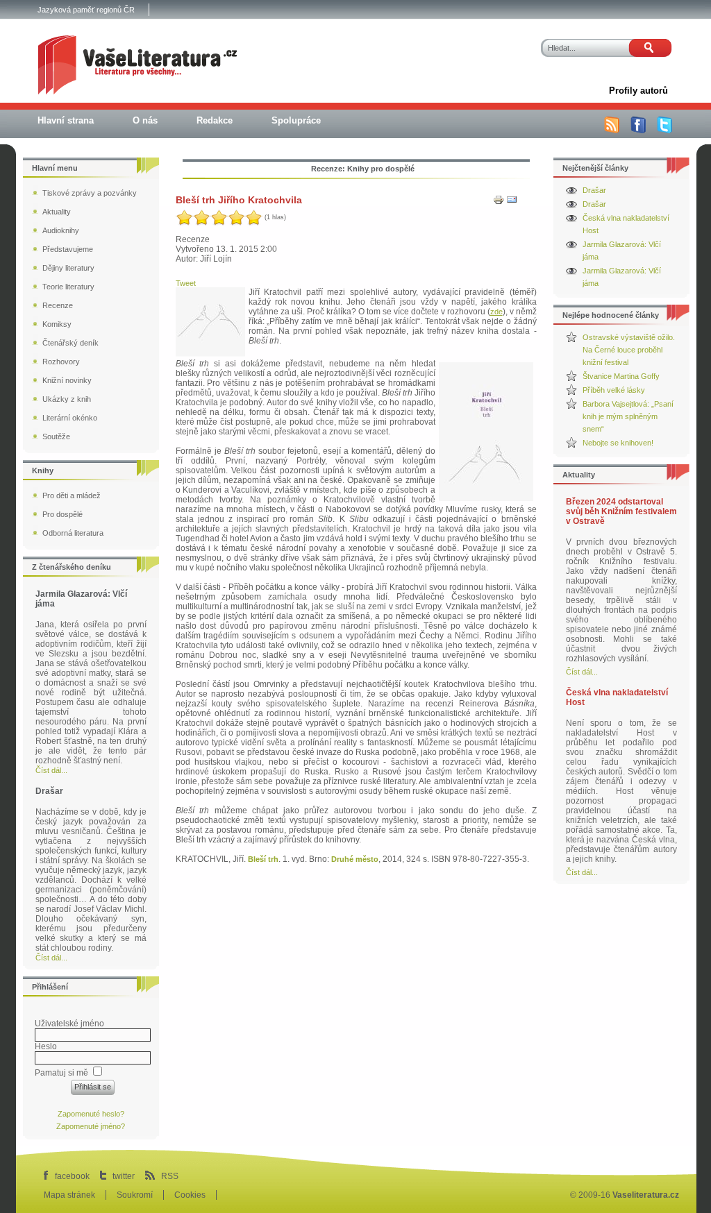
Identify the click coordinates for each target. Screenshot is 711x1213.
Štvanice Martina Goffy (621, 376)
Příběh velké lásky (614, 390)
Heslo (46, 1046)
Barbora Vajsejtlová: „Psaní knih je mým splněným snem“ (628, 416)
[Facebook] (638, 130)
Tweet (186, 283)
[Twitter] (664, 130)
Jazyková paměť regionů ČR (86, 10)
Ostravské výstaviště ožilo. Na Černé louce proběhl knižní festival (629, 349)
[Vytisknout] (498, 202)
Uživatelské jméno (69, 1023)
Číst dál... (582, 672)
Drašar (594, 190)
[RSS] (611, 130)
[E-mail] (511, 202)
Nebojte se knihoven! (618, 443)
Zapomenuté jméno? (90, 1126)
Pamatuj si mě (61, 1073)
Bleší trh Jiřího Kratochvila (239, 199)
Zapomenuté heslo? (91, 1114)
